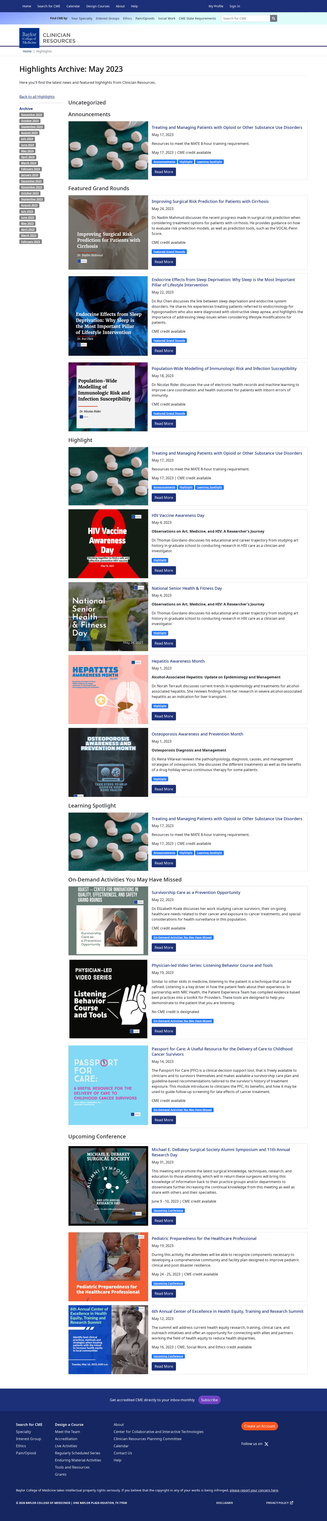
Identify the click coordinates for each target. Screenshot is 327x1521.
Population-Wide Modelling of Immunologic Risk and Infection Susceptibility (224, 368)
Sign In (235, 6)
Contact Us (123, 1453)
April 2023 (27, 229)
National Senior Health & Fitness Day (187, 588)
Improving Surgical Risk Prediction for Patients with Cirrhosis (210, 201)
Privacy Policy (277, 1503)
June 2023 (27, 217)
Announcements (164, 162)
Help (134, 6)
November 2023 (31, 187)
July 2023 (27, 211)
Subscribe (209, 1399)
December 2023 (31, 181)
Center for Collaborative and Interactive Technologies (159, 1431)
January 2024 (29, 175)
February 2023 (30, 242)
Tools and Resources (72, 1467)
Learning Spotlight (209, 162)
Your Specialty (81, 18)
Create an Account (259, 1426)
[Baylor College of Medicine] (48, 38)
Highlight (186, 162)
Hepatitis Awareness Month (178, 661)
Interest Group (28, 1438)
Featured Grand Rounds (169, 252)
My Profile (216, 6)
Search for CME (48, 6)
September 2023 (32, 199)
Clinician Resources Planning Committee (148, 1438)
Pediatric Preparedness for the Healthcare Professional (204, 1238)
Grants (61, 1474)
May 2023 (27, 223)
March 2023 (28, 235)
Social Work (166, 18)
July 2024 (27, 139)
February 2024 (30, 169)
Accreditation (66, 1438)
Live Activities (66, 1445)
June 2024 (27, 145)
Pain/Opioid (26, 1453)
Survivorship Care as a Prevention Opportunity (196, 892)
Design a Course (69, 1424)
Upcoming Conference (168, 1210)
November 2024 (31, 115)
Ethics (127, 18)
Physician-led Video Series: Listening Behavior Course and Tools (212, 965)
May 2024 (27, 151)
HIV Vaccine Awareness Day (178, 515)
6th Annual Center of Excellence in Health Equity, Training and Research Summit (227, 1311)
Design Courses (98, 6)
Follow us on (253, 1443)
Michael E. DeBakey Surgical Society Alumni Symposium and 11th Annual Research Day (221, 1152)
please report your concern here (254, 1490)
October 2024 (30, 121)
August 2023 (29, 205)
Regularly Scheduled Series (77, 1453)
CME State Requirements (197, 18)
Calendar (73, 6)
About (120, 6)
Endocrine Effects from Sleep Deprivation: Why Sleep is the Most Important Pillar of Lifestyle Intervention (223, 282)
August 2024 (29, 133)
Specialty (23, 1431)
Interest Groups (107, 18)
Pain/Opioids (145, 18)
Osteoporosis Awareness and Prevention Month (197, 734)
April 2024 (27, 157)
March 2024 (28, 163)
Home (26, 6)
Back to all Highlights (37, 96)
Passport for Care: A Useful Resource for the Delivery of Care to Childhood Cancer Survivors (222, 1051)
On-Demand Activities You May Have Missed (182, 937)
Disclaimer (224, 1503)
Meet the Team (67, 1431)
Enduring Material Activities (78, 1460)
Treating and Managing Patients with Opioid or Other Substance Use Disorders (227, 127)
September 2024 (32, 127)
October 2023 (30, 193)
